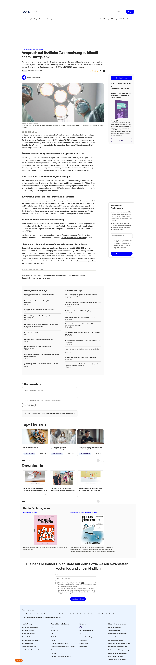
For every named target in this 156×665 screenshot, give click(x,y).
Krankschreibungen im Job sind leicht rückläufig (81, 357)
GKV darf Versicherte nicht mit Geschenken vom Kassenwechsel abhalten (83, 303)
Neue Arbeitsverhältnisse (32, 333)
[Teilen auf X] (26, 132)
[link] (26, 19)
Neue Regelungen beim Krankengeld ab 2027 (39, 294)
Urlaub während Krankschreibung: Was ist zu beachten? (39, 301)
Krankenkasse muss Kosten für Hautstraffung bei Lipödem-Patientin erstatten (81, 365)
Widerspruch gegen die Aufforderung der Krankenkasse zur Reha (41, 364)
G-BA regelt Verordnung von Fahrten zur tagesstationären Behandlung (42, 355)
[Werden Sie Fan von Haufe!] (80, 627)
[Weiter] (102, 460)
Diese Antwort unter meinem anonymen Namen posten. (42, 401)
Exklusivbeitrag (29, 454)
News (24, 71)
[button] (130, 12)
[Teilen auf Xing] (32, 132)
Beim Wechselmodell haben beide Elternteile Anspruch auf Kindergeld (81, 295)
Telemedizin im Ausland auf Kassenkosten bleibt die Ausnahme (82, 341)
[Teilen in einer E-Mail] (23, 132)
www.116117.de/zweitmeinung (73, 237)
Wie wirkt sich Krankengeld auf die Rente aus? (39, 309)
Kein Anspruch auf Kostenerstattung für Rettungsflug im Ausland (82, 333)
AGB (82, 583)
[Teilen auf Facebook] (29, 132)
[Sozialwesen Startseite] (26, 11)
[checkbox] (23, 401)
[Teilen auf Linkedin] (36, 132)
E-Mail (57, 575)
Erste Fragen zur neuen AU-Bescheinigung (38, 339)
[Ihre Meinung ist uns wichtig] (19, 660)
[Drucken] (100, 71)
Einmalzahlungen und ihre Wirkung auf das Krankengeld (38, 317)
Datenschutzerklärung (86, 585)
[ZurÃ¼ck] (98, 460)
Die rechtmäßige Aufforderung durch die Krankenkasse (37, 347)
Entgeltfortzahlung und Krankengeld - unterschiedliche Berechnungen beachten (41, 325)
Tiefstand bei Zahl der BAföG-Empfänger (79, 311)
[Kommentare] (104, 71)
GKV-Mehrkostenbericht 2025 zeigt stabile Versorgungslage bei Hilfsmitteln (82, 325)
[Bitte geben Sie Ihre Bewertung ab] (97, 71)
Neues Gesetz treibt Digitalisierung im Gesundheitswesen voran (82, 350)
